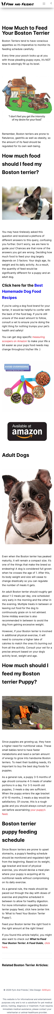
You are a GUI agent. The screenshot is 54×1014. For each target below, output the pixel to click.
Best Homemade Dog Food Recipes (22, 291)
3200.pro (46, 990)
